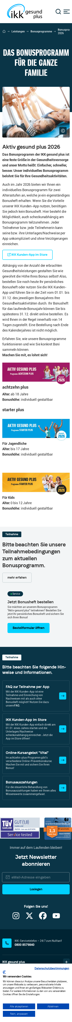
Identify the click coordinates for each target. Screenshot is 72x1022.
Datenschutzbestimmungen (52, 968)
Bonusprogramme (41, 31)
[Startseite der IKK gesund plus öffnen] (4, 31)
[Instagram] (16, 918)
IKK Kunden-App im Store (29, 255)
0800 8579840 (24, 945)
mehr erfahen (16, 577)
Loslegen (36, 889)
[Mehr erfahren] (62, 696)
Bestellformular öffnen (28, 628)
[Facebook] (43, 918)
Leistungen (18, 31)
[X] (29, 918)
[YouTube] (56, 918)
